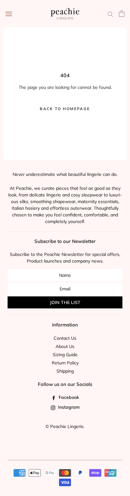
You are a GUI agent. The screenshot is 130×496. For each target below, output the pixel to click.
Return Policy (65, 363)
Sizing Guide (65, 354)
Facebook (68, 397)
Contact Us (65, 338)
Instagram (68, 407)
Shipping (65, 371)
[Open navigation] (9, 13)
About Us (65, 346)
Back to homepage (65, 108)
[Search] (110, 13)
